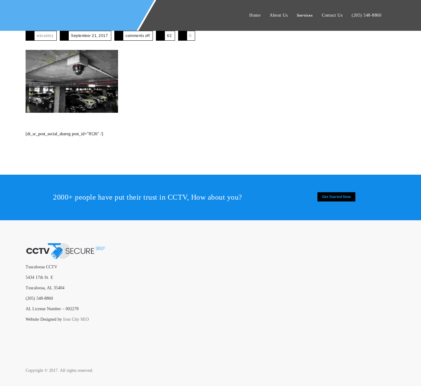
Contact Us (332, 15)
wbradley (45, 36)
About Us (279, 15)
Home (254, 15)
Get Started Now (336, 197)
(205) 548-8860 (366, 15)
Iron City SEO (76, 319)
